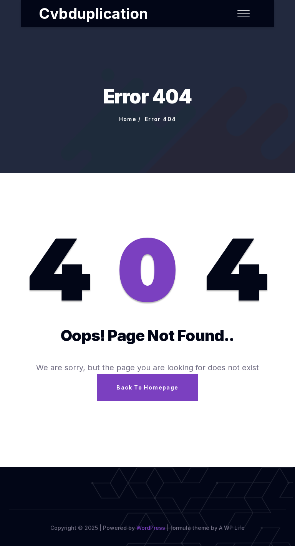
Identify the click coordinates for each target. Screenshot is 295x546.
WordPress (150, 527)
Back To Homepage (147, 387)
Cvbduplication (93, 13)
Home (128, 119)
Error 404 (160, 119)
